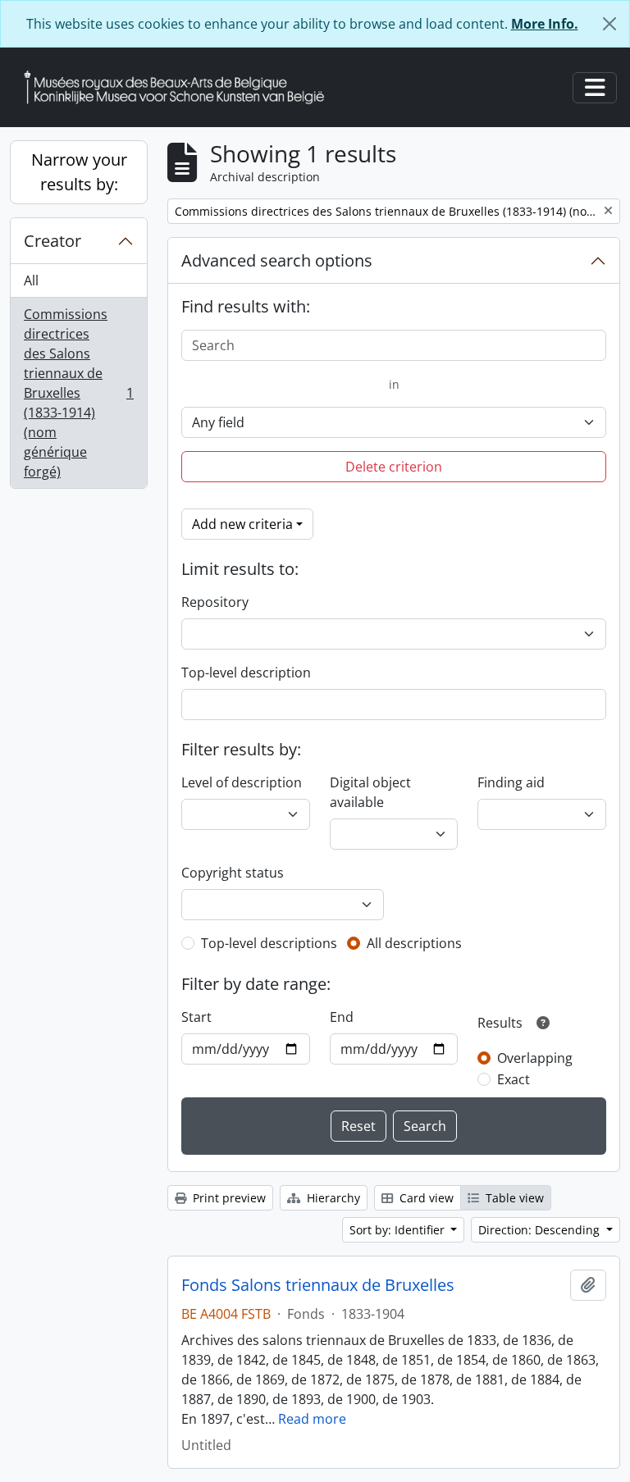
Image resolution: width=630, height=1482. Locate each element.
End (342, 1017)
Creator (52, 241)
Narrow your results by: (79, 171)
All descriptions (414, 943)
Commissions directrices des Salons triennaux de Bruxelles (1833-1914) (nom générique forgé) (78, 393)
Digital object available (370, 792)
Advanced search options (276, 260)
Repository (215, 602)
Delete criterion (393, 467)
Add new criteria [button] (242, 524)
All (31, 280)
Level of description (241, 782)
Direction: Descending (540, 1230)
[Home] (180, 87)
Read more (312, 1419)
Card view (425, 1198)
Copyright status (232, 873)
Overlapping (535, 1058)
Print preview (227, 1198)
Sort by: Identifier (398, 1230)
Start (196, 1017)
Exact (513, 1079)
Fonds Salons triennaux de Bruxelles (317, 1285)
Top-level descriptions (269, 943)
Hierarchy (332, 1198)
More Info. (544, 24)
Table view (513, 1198)
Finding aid (511, 782)
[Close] (609, 24)
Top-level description (246, 672)
